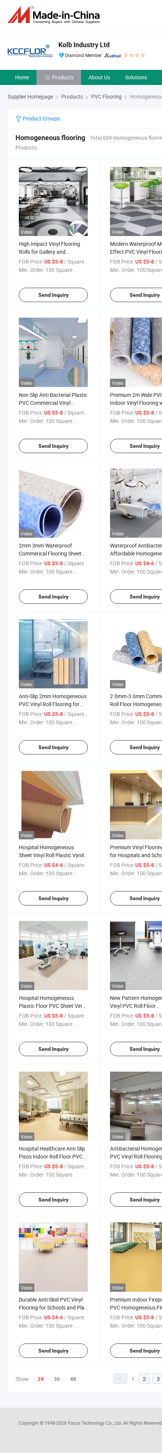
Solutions (136, 77)
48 (73, 1378)
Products (62, 77)
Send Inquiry (53, 295)
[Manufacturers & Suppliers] (55, 15)
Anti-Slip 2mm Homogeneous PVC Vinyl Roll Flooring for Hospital (53, 704)
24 (41, 1379)
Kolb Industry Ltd (84, 45)
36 (57, 1378)
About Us (99, 77)
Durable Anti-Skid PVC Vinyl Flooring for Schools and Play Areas (53, 1307)
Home (22, 77)
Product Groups (40, 118)
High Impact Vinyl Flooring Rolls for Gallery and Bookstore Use (49, 251)
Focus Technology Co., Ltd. (95, 1423)
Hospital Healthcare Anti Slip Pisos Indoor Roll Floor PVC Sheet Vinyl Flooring (52, 1156)
